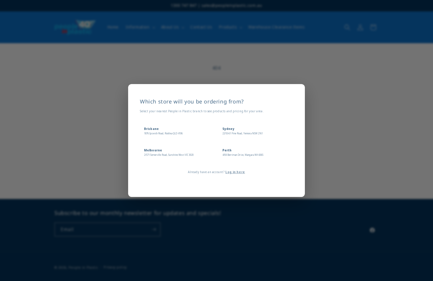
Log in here (235, 172)
